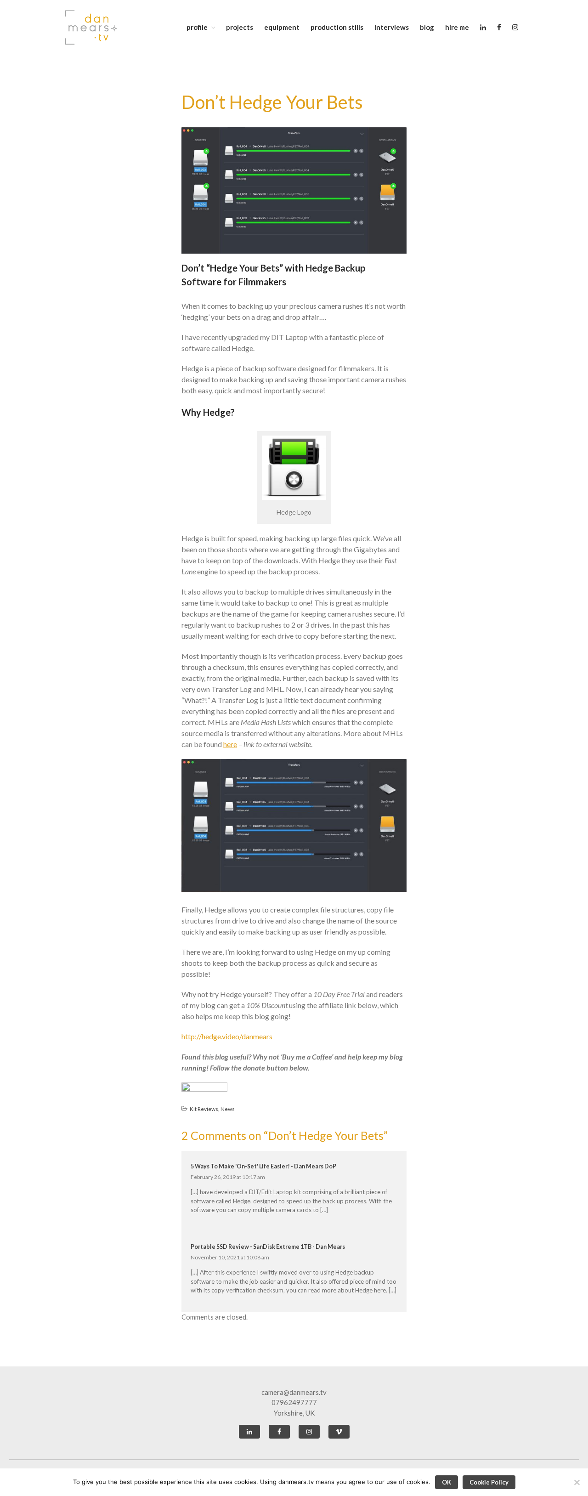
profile (197, 27)
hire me (457, 27)
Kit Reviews (204, 1108)
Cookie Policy (489, 1482)
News (227, 1108)
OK (446, 1482)
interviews (391, 27)
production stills (337, 27)
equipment (282, 27)
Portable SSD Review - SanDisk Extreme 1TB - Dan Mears (268, 1246)
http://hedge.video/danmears (226, 1036)
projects (239, 27)
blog (427, 27)
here (230, 744)
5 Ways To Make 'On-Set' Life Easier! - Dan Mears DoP (263, 1166)
